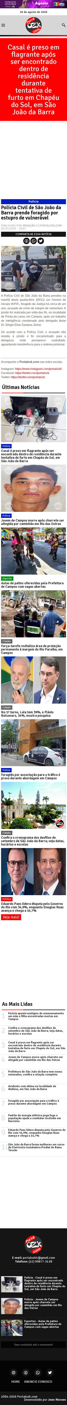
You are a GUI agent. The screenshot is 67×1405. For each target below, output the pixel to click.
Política (7, 899)
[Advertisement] (33, 156)
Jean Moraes (57, 1400)
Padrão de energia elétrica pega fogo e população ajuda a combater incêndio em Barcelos (34, 1118)
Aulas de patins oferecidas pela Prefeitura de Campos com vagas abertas (32, 585)
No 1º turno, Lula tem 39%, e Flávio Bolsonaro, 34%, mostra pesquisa (27, 714)
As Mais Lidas (17, 1004)
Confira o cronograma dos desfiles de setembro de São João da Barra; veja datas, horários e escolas (32, 841)
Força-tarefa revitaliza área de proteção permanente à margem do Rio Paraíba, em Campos (32, 649)
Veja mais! (11, 917)
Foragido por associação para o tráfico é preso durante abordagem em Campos (30, 776)
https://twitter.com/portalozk (32, 373)
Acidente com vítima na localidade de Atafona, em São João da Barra (32, 1087)
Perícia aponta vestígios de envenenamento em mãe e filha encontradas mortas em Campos (36, 1016)
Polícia (6, 446)
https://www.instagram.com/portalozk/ (38, 368)
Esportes (7, 578)
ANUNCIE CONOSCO (38, 1382)
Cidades (7, 641)
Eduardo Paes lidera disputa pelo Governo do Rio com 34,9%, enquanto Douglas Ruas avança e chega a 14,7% (32, 907)
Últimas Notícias (20, 387)
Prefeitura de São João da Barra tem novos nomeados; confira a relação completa (35, 1073)
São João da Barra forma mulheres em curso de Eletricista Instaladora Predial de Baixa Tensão (36, 1147)
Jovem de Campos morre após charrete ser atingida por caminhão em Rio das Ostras (32, 522)
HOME (15, 1382)
